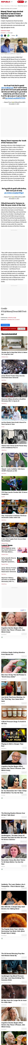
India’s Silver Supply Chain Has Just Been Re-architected (13, 540)
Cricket (2, 426)
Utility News (3, 450)
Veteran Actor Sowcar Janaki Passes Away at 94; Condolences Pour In (14, 447)
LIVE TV (21, 2)
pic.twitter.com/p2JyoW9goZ (14, 193)
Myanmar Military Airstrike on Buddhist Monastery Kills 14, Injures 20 (13, 400)
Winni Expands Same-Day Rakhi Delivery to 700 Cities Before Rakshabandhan (8, 551)
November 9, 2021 (14, 104)
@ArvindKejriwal (7, 88)
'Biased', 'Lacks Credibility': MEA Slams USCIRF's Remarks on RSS (13, 470)
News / (2, 5)
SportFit (3, 496)
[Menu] (26, 2)
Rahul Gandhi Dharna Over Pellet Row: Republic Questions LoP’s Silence (8, 561)
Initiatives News (4, 356)
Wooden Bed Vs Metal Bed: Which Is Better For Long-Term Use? (14, 353)
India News (3, 33)
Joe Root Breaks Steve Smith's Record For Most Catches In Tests (13, 423)
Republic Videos (4, 564)
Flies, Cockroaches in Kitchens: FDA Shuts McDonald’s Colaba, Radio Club (13, 516)
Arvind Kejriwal (5, 325)
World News (4, 403)
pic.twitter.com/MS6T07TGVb (15, 98)
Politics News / (14, 5)
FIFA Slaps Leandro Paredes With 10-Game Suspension (14, 493)
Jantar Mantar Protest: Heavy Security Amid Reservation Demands (12, 377)
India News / (7, 5)
